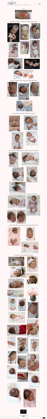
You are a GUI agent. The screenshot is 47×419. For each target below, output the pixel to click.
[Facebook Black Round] (22, 416)
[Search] (39, 3)
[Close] (46, 417)
